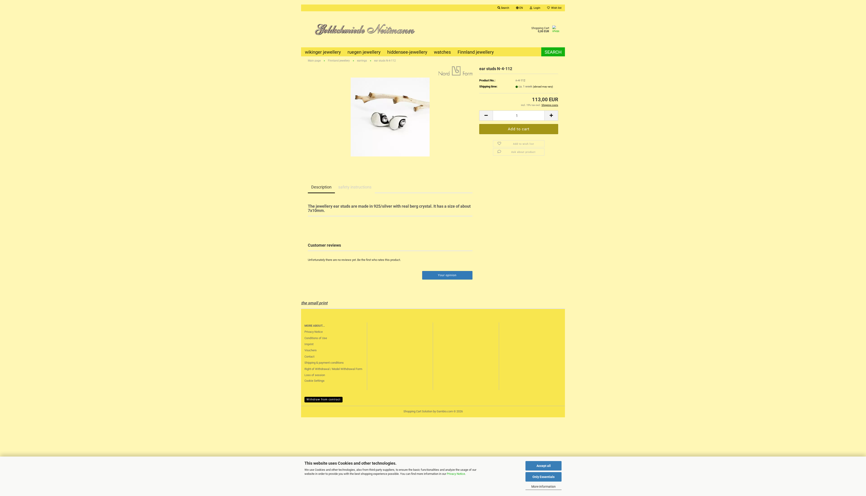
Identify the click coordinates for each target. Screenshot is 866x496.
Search (553, 52)
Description (321, 187)
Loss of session (314, 375)
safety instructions (354, 187)
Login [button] (536, 7)
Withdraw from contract (323, 399)
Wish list (556, 7)
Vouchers (310, 350)
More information (543, 486)
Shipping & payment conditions (324, 362)
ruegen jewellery (364, 52)
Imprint (308, 344)
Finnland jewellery (476, 52)
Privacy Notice (456, 473)
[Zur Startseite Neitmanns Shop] (367, 29)
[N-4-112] (390, 116)
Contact (309, 356)
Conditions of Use (315, 338)
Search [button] (504, 7)
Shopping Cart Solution (417, 411)
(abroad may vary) (543, 86)
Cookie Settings (314, 380)
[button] (519, 8)
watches (442, 52)
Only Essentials (543, 477)
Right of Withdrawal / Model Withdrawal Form (333, 369)
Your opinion (447, 275)
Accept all (544, 466)
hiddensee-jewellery (407, 52)
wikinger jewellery (323, 52)
